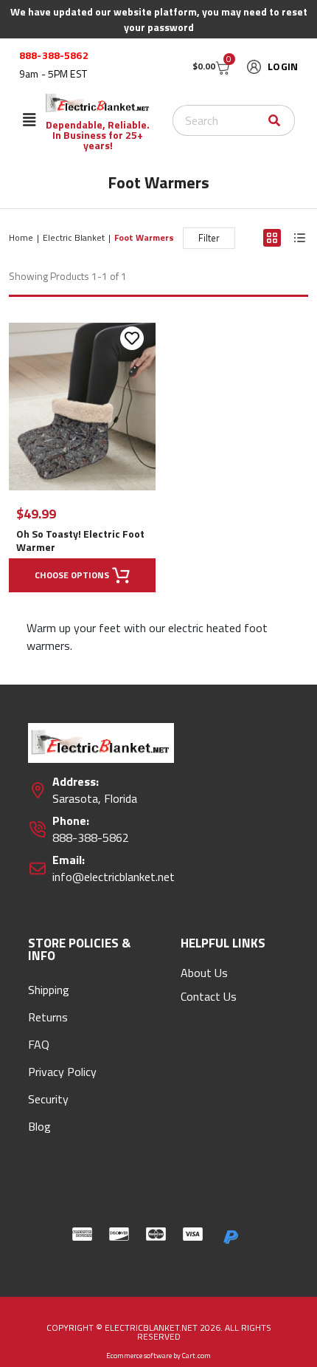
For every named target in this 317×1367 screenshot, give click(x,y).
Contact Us (209, 996)
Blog (39, 1126)
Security (48, 1099)
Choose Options (72, 575)
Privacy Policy (62, 1071)
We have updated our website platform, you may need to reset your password (158, 19)
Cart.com (196, 1355)
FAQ (38, 1044)
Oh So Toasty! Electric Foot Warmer (80, 540)
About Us (204, 972)
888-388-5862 (53, 55)
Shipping (48, 989)
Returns (48, 1017)
